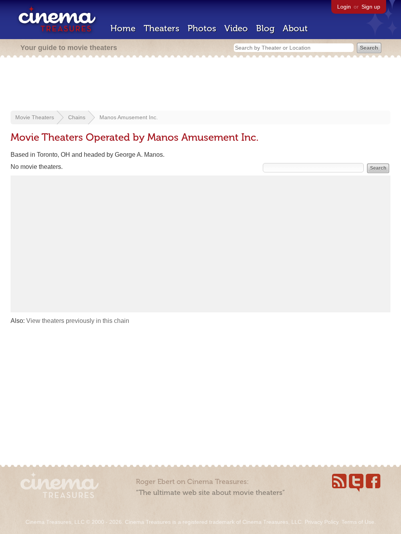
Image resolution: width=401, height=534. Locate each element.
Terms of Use (357, 522)
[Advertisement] (200, 84)
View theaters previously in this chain (77, 320)
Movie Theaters (34, 117)
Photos (202, 28)
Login (344, 7)
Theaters (161, 28)
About (295, 28)
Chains (76, 117)
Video (236, 28)
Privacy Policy (321, 522)
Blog (265, 28)
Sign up (370, 7)
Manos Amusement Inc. (128, 117)
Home (122, 28)
